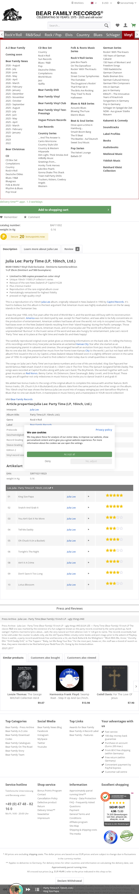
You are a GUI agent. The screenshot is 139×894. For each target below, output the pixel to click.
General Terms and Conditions (80, 816)
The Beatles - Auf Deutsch (84, 138)
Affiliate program (79, 822)
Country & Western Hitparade (48, 150)
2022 (8, 143)
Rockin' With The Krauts (83, 69)
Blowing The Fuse (80, 111)
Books (107, 140)
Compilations (13, 163)
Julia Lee (45, 301)
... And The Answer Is (49, 137)
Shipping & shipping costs (83, 829)
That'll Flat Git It (79, 86)
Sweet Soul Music (80, 142)
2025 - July (11, 111)
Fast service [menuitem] (111, 731)
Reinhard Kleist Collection (112, 169)
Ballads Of (76, 156)
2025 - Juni (11, 114)
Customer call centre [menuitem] (116, 771)
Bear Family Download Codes (17, 737)
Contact (41, 794)
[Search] (106, 25)
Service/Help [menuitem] (127, 3)
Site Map (74, 825)
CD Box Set (11, 160)
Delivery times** (46, 810)
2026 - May (11, 76)
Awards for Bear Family (82, 727)
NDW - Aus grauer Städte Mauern (116, 113)
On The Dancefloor (81, 65)
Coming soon (14, 54)
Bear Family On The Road (18, 746)
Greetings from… (47, 161)
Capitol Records (115, 301)
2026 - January (13, 90)
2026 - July (11, 69)
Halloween (76, 97)
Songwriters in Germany (116, 100)
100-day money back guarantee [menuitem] (116, 737)
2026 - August (13, 65)
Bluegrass (11, 181)
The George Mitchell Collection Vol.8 (24, 696)
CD (7, 156)
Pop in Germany (112, 104)
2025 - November (15, 97)
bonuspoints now (35, 236)
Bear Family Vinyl (49, 96)
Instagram (43, 735)
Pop (40, 66)
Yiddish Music (111, 160)
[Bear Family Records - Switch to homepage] (12, 15)
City (87, 344)
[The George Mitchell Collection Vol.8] (24, 678)
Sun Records (45, 59)
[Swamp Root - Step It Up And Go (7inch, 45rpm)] (69, 678)
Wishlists (79, 3)
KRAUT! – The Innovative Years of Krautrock (116, 95)
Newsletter (43, 814)
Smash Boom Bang (81, 131)
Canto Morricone (47, 141)
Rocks (74, 72)
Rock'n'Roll (11, 170)
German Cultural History (116, 79)
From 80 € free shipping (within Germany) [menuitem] (117, 752)
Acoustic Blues (78, 107)
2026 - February (14, 86)
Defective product (47, 802)
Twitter (41, 743)
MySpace (42, 739)
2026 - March (12, 83)
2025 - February (14, 129)
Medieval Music (112, 154)
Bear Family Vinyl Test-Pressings (52, 111)
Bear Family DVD (48, 90)
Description (10, 249)
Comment (34, 217)
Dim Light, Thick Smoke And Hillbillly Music (53, 156)
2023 (8, 139)
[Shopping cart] (133, 25)
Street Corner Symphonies (85, 76)
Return (41, 806)
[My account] (125, 25)
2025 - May (11, 118)
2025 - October (13, 100)
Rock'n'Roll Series (82, 58)
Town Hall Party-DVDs (50, 175)
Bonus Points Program (49, 790)
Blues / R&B (12, 177)
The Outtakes (78, 79)
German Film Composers (116, 83)
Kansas (80, 344)
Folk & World (12, 184)
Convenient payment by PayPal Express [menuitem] (118, 766)
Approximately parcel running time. (69, 867)
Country (10, 167)
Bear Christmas (15, 149)
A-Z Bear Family (15, 47)
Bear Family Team (14, 754)
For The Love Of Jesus (114, 696)
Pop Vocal (11, 191)
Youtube (42, 746)
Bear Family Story (14, 750)
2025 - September (15, 104)
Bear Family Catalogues (17, 743)
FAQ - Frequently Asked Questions (82, 804)
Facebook (42, 731)
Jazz (40, 80)
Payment (74, 810)
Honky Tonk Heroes (49, 165)
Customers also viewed (81, 657)
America (30, 318)
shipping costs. (36, 854)
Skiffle (41, 83)
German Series (112, 47)
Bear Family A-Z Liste (16, 731)
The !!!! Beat (77, 135)
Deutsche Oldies (14, 174)
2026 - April (11, 79)
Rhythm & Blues (14, 188)
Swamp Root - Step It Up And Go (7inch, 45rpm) (69, 696)
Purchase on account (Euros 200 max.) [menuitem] (116, 744)
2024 (8, 136)
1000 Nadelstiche (112, 69)
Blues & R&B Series (82, 103)
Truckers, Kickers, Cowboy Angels (52, 181)
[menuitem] (79, 25)
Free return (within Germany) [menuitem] (115, 759)
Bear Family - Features (81, 735)
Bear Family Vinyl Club (52, 103)
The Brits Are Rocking (82, 90)
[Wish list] (117, 25)
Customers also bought (45, 657)
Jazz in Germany (111, 90)
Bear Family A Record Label (84, 731)
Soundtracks (111, 127)
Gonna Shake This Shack (51, 172)
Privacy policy (104, 429)
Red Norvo (31, 373)
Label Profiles (111, 134)
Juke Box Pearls (46, 168)
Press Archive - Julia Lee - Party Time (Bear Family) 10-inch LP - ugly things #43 (43, 619)
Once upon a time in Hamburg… (81, 126)
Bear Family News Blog (49, 727)
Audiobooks (110, 147)
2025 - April (11, 122)
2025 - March (12, 125)
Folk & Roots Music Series (83, 49)
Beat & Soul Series (82, 120)
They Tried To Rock (81, 93)
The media (75, 833)
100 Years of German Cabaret (114, 57)
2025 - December (15, 93)
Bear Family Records (22, 399)
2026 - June (11, 72)
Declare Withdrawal (69, 880)
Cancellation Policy (47, 798)
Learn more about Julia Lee (41, 249)
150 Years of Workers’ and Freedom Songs (117, 64)
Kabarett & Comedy (115, 120)
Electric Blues (78, 114)
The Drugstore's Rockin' (83, 83)
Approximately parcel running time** (81, 792)
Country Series (47, 133)
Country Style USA (48, 144)
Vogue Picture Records (52, 120)
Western (42, 186)
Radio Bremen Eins (113, 76)
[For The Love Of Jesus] (114, 678)
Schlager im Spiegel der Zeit (117, 107)
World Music (45, 76)
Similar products (13, 657)
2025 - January (13, 132)
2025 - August (13, 107)
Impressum (43, 818)
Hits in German (111, 86)
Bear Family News (17, 61)
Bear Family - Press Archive (19, 727)
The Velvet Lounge (81, 152)
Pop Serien (77, 148)
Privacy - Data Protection (83, 798)
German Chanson (112, 72)
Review (71, 249)
